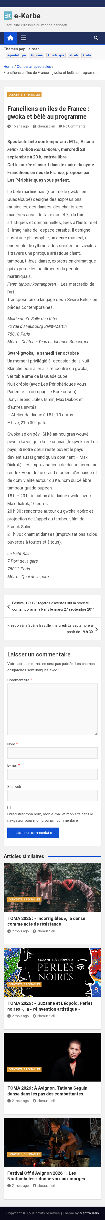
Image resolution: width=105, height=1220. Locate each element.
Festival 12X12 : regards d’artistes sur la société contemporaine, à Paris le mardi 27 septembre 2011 (53, 606)
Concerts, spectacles (24, 94)
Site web (14, 786)
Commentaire (19, 680)
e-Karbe (27, 15)
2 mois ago (20, 931)
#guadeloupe (16, 55)
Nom (12, 744)
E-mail (13, 765)
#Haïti (73, 55)
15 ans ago (20, 126)
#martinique (56, 55)
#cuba (87, 55)
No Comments (74, 126)
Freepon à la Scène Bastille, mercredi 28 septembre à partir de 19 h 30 (50, 628)
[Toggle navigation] (23, 37)
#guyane (37, 55)
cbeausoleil (46, 126)
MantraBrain (89, 1213)
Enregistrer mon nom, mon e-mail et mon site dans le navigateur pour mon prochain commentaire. (50, 817)
